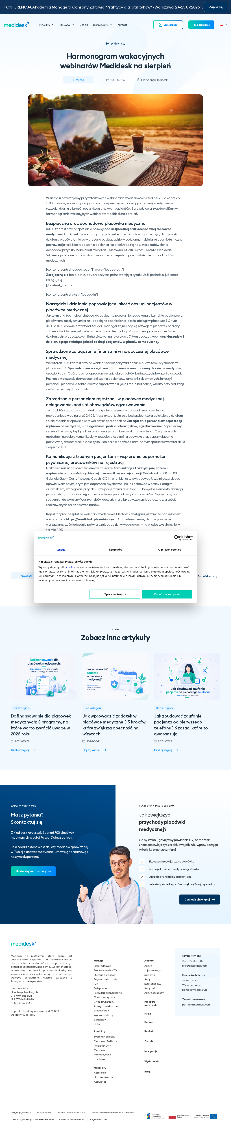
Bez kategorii (21, 708)
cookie (70, 567)
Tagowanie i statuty (106, 979)
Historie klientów (103, 1077)
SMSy (97, 1024)
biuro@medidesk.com (195, 965)
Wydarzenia (151, 1061)
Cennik (84, 24)
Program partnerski (150, 1003)
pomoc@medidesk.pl (194, 989)
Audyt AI (149, 988)
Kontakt (122, 24)
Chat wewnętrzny (104, 997)
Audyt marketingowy (152, 981)
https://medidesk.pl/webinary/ (90, 519)
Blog (147, 1071)
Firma (147, 1013)
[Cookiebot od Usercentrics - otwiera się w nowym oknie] (177, 537)
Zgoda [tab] (61, 549)
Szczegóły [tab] (115, 549)
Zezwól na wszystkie (167, 594)
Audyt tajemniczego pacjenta (152, 970)
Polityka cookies (44, 1112)
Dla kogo (65, 24)
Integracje (150, 1051)
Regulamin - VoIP (98, 1119)
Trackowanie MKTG (105, 970)
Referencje (100, 1072)
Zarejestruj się (57, 275)
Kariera (148, 1022)
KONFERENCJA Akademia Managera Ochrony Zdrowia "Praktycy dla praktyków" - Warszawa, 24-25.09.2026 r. (103, 7)
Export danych (102, 965)
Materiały (100, 1067)
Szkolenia (99, 1059)
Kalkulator (100, 1081)
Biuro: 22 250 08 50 (193, 961)
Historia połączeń (104, 975)
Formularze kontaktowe (108, 992)
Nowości (78, 80)
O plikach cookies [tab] (169, 549)
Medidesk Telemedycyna (102, 1052)
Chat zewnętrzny (104, 1001)
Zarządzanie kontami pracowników (106, 1008)
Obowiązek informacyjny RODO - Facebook (112, 1112)
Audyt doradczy (154, 992)
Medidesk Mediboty (105, 1041)
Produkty (44, 24)
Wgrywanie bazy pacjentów (103, 1017)
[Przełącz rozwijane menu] (53, 25)
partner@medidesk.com (196, 1004)
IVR (96, 983)
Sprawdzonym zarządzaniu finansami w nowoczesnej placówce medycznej (125, 368)
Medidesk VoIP (102, 1045)
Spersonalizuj (113, 594)
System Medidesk (104, 1036)
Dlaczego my (100, 24)
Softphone (100, 988)
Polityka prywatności (21, 1112)
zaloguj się (54, 280)
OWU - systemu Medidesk (72, 1119)
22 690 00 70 (190, 980)
